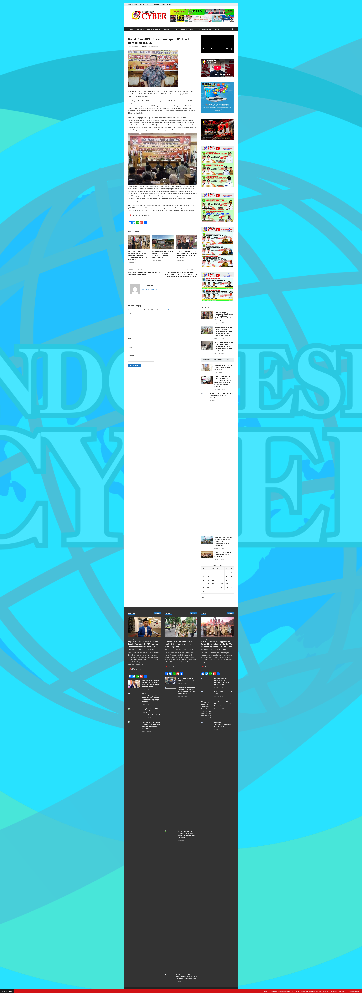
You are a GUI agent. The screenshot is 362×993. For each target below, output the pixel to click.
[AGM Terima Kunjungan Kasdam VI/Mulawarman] (170, 678)
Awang (141, 649)
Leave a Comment (153, 46)
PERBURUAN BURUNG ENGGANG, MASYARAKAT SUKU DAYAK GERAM (222, 395)
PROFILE (179, 639)
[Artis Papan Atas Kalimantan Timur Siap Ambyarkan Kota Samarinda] (207, 702)
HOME (132, 29)
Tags (227, 360)
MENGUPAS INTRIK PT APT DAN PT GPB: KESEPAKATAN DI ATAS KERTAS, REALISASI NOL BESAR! (186, 254)
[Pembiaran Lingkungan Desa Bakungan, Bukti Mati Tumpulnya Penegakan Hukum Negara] (163, 242)
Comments (218, 360)
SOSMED (156, 4)
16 (231, 580)
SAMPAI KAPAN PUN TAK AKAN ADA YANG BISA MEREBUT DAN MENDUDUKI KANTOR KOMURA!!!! (223, 541)
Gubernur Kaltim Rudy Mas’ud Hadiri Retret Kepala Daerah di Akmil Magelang (178, 644)
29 (227, 588)
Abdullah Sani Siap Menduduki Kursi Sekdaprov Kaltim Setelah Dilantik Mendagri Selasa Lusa (186, 977)
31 (203, 591)
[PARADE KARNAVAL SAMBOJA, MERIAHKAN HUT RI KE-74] (207, 722)
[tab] (206, 360)
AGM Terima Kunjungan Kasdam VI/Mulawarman (186, 679)
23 (231, 584)
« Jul (202, 597)
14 (222, 580)
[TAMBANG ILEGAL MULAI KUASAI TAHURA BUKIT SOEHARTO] (207, 365)
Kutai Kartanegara (133, 36)
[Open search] (232, 29)
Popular (206, 360)
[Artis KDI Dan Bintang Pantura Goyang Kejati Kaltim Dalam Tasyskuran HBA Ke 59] (170, 831)
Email (130, 347)
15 (227, 580)
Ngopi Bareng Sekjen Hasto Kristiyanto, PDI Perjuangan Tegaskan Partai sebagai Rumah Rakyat (150, 725)
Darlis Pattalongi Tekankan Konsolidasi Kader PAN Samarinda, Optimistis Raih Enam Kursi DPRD (150, 683)
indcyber (144, 46)
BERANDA (130, 639)
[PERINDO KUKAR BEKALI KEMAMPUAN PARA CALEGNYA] (207, 552)
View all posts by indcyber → (150, 289)
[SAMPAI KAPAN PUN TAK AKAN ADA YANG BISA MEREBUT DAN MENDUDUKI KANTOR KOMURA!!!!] (207, 537)
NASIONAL (166, 29)
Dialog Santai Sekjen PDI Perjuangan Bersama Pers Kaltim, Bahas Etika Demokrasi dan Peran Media (150, 712)
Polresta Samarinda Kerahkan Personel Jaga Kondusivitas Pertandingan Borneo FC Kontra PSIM (223, 681)
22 (227, 584)
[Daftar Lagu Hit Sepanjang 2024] (207, 692)
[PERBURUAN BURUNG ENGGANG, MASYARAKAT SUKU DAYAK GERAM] (204, 394)
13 (217, 580)
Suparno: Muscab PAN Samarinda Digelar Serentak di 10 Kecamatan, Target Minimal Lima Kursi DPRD (143, 644)
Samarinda (142, 639)
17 (203, 584)
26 (213, 588)
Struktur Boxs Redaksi (167, 4)
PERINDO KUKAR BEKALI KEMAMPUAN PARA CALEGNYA (223, 554)
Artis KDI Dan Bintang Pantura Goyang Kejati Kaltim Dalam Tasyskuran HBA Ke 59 (186, 834)
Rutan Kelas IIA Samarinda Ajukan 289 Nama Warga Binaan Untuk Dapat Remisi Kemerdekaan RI (187, 690)
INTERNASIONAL (180, 29)
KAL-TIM (139, 29)
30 (231, 588)
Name (130, 338)
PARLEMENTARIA (152, 29)
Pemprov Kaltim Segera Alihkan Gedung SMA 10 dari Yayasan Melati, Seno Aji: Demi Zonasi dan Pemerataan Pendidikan (211, 991)
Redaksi (142, 4)
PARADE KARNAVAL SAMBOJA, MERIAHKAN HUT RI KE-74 (222, 724)
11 (208, 580)
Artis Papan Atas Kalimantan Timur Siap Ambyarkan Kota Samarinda (223, 704)
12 (213, 580)
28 (222, 588)
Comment (132, 313)
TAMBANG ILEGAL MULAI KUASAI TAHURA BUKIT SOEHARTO (223, 367)
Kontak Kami (149, 4)
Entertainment (211, 639)
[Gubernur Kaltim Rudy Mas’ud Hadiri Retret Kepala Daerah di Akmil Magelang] (181, 618)
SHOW (217, 29)
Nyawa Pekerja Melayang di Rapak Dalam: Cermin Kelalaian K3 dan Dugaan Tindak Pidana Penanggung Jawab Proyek (223, 346)
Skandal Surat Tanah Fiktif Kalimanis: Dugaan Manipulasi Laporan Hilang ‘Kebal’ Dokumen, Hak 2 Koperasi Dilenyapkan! (223, 331)
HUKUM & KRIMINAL (205, 29)
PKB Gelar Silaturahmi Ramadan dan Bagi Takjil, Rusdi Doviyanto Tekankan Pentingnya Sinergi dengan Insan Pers (150, 697)
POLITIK (192, 29)
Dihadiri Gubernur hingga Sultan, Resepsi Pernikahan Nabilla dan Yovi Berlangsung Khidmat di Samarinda (217, 644)
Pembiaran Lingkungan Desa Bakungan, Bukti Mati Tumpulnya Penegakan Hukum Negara (162, 254)
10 (203, 580)
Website (131, 356)
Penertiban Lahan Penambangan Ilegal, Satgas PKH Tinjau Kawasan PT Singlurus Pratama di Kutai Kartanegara (138, 255)
